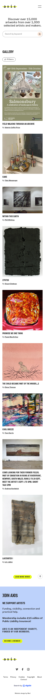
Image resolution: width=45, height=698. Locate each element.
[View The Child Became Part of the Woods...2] (22, 364)
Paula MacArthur (11, 337)
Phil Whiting (9, 220)
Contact (24, 680)
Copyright (31, 677)
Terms (5, 677)
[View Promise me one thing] (22, 313)
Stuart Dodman (11, 284)
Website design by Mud (22, 693)
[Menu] (40, 6)
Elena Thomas (10, 387)
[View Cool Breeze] (22, 413)
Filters (10, 59)
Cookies (22, 677)
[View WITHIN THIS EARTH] (22, 203)
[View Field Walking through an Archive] (22, 95)
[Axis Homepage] (9, 6)
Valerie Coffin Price (12, 128)
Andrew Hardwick (12, 489)
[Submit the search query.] (39, 34)
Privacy (13, 677)
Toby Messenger (11, 181)
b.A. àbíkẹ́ (9, 562)
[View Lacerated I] (22, 528)
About (39, 677)
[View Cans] (22, 156)
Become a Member (12, 641)
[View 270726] (22, 254)
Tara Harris (9, 433)
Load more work (22, 577)
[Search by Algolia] (22, 686)
